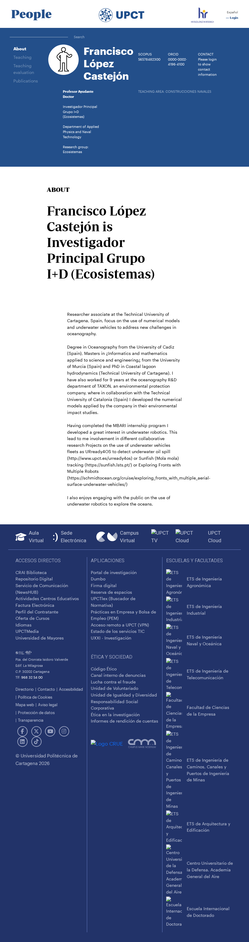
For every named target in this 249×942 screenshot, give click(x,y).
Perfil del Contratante (36, 611)
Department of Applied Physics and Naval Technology (81, 132)
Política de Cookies (35, 697)
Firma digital (104, 585)
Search (79, 37)
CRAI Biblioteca (31, 572)
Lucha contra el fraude (113, 681)
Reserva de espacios (111, 592)
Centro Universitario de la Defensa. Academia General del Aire (210, 869)
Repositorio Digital (34, 578)
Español (232, 12)
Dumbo (98, 578)
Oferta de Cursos (32, 618)
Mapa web (24, 704)
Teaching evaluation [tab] (23, 69)
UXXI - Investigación (111, 637)
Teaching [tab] (22, 57)
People (31, 14)
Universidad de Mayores (39, 637)
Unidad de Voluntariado (114, 688)
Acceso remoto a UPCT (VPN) (120, 624)
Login (233, 17)
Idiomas (23, 624)
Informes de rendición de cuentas (124, 720)
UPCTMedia (27, 631)
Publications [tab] (25, 80)
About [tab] (19, 48)
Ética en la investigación (115, 714)
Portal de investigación (114, 572)
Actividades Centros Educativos (47, 598)
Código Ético (104, 668)
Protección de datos (36, 712)
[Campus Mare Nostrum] (143, 743)
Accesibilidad (71, 689)
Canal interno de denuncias (118, 675)
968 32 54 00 (32, 677)
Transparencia (30, 720)
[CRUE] (109, 743)
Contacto (46, 689)
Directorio (24, 689)
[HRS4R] (202, 13)
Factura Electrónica (34, 605)
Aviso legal (47, 704)
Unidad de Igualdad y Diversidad (124, 694)
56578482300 (149, 59)
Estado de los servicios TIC (118, 631)
